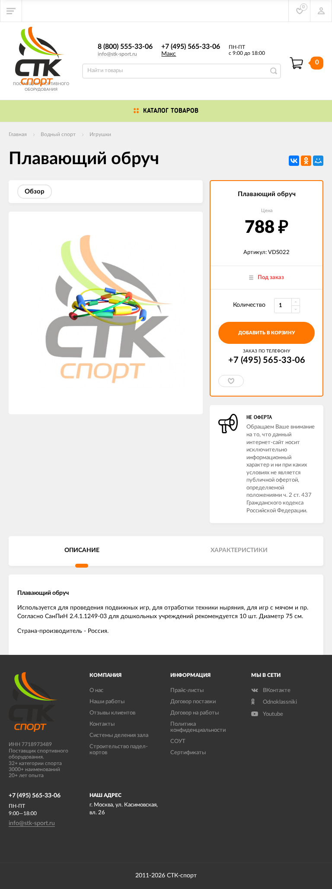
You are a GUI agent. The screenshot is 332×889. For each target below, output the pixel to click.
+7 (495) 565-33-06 (190, 46)
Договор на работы (194, 713)
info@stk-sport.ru (117, 54)
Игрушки (100, 134)
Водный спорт (58, 134)
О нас (96, 690)
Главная (18, 134)
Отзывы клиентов (112, 713)
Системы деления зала (118, 735)
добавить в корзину (266, 332)
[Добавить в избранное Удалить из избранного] (231, 381)
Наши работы (106, 702)
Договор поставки (193, 702)
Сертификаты (188, 753)
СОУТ (177, 741)
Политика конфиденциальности (198, 727)
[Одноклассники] (306, 161)
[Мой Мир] (318, 161)
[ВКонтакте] (294, 161)
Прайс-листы (187, 690)
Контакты (102, 724)
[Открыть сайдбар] (11, 11)
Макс (168, 54)
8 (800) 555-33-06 (125, 46)
